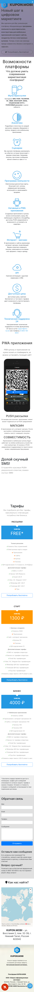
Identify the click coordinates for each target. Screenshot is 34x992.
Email (3, 811)
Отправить (17, 843)
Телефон (4, 819)
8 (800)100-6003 (11, 986)
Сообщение (5, 826)
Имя (2, 804)
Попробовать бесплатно (17, 595)
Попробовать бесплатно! (18, 52)
